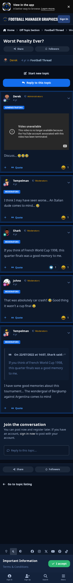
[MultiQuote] (5, 167)
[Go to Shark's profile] (7, 232)
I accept (61, 563)
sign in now (27, 433)
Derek (17, 96)
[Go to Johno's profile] (7, 282)
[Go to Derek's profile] (6, 60)
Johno (17, 280)
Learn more (7, 7)
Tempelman (21, 180)
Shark (17, 230)
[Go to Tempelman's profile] (7, 182)
